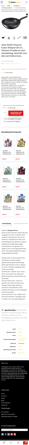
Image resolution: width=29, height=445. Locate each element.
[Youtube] (11, 434)
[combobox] (14, 430)
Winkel (3, 398)
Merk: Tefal (21, 353)
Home (2, 6)
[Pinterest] (14, 434)
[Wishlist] (11, 443)
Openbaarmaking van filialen (9, 416)
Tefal (19, 329)
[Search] (26, 2)
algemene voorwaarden (8, 414)
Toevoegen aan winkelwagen (16, 113)
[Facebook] (2, 434)
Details (2, 72)
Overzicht (4, 396)
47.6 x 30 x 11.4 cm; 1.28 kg (22, 339)
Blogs (2, 400)
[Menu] (2, 2)
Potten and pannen (7, 8)
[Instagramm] (8, 434)
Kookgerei (16, 6)
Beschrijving (6, 223)
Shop (8, 6)
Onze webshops (5, 403)
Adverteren (4, 405)
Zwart (20, 335)
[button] (27, 14)
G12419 (20, 332)
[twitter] (5, 434)
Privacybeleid (5, 412)
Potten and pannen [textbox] (14, 430)
